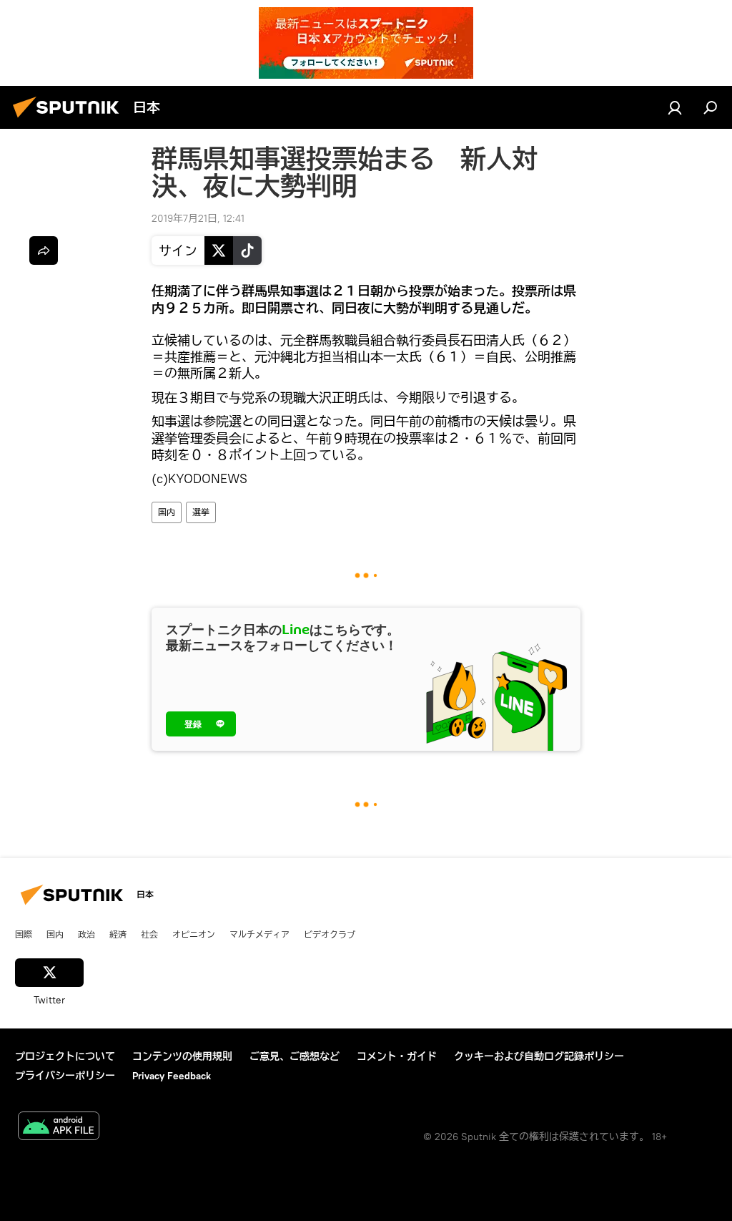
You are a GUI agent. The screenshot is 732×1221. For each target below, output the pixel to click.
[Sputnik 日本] (70, 119)
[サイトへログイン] (675, 107)
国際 (23, 934)
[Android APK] (58, 1127)
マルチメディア (259, 934)
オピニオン (193, 934)
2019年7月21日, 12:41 (198, 218)
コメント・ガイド (397, 1056)
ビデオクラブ (329, 934)
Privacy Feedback (171, 1075)
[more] (43, 250)
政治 (86, 934)
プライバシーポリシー (65, 1075)
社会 (149, 934)
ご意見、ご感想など (294, 1056)
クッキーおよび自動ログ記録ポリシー (539, 1056)
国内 (166, 512)
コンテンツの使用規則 (182, 1056)
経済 (118, 934)
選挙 (200, 512)
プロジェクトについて (65, 1056)
